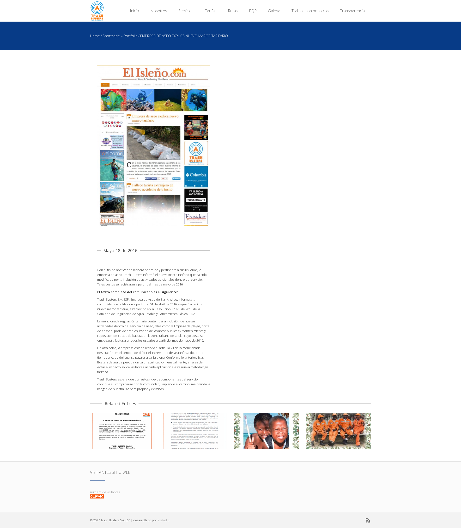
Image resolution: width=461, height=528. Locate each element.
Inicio (134, 10)
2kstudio (164, 520)
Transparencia (352, 10)
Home (95, 35)
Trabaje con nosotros (310, 10)
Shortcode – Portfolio (120, 35)
